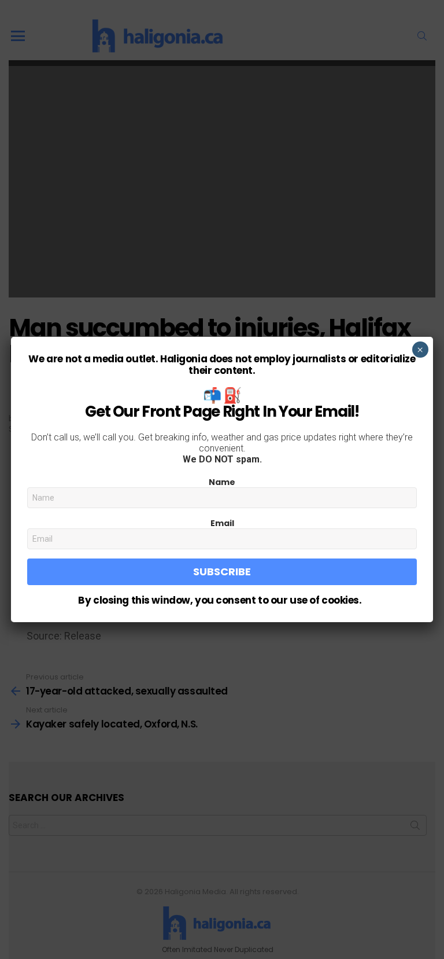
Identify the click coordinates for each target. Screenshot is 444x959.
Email (222, 523)
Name (222, 482)
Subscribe (222, 571)
